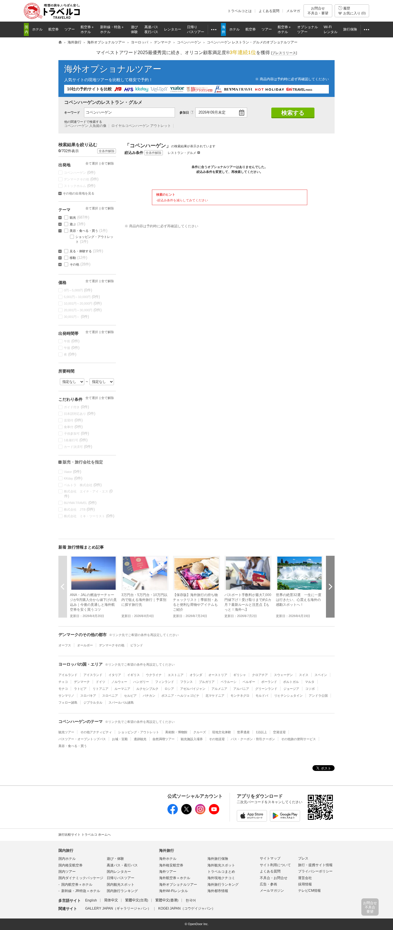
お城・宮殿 (120, 739)
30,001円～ (76, 316)
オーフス (64, 645)
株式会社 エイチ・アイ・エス (88, 493)
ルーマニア (122, 688)
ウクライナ (154, 675)
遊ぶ (77, 224)
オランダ (196, 675)
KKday (73, 478)
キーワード (72, 112)
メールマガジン (272, 891)
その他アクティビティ (96, 732)
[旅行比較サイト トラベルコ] (60, 43)
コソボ (310, 688)
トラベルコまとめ (221, 872)
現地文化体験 (221, 732)
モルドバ (261, 695)
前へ (62, 587)
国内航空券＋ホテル (76, 885)
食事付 (73, 427)
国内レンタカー (119, 872)
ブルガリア (207, 681)
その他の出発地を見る (78, 193)
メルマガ (293, 11)
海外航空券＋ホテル (174, 878)
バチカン (149, 695)
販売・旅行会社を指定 (83, 462)
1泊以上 (261, 732)
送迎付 (73, 420)
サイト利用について (275, 865)
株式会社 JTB (79, 509)
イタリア (114, 675)
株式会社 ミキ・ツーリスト (89, 516)
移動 (78, 257)
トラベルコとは (240, 11)
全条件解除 (153, 152)
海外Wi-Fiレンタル (173, 891)
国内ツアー (67, 872)
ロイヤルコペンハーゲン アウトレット (141, 126)
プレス (303, 858)
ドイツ (100, 681)
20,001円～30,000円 (83, 310)
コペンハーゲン (79, 172)
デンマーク (82, 681)
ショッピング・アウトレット (94, 239)
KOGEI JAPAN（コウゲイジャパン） (186, 908)
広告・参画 (268, 884)
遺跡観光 (140, 739)
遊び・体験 (115, 859)
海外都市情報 (217, 891)
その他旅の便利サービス (298, 739)
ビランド (136, 645)
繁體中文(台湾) (136, 900)
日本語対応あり (79, 413)
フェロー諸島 (67, 702)
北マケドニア (214, 695)
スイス (303, 675)
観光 (79, 217)
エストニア (176, 675)
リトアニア (100, 688)
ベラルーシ (228, 681)
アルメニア (219, 688)
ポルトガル (291, 681)
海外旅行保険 (217, 859)
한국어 (191, 900)
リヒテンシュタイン (288, 695)
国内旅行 (65, 850)
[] (284, 53)
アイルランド (67, 675)
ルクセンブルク (147, 688)
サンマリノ (66, 695)
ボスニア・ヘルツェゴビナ (180, 695)
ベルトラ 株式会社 (83, 485)
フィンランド (164, 681)
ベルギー (249, 681)
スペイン (320, 675)
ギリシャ (239, 675)
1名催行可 (75, 440)
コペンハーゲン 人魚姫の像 (85, 126)
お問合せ (318, 10)
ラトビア (80, 688)
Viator (72, 471)
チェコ (63, 681)
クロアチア (260, 675)
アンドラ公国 (318, 695)
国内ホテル (67, 859)
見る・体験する (86, 251)
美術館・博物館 (176, 732)
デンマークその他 (81, 179)
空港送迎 (279, 732)
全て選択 (91, 163)
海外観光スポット (221, 865)
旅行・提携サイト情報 (315, 865)
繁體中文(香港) (166, 900)
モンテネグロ (239, 695)
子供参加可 (76, 433)
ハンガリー (141, 681)
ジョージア (291, 688)
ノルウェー (119, 681)
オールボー (85, 645)
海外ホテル (167, 859)
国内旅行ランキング (122, 891)
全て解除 (107, 163)
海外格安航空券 (171, 865)
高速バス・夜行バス (122, 865)
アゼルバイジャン (192, 688)
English (91, 900)
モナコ (63, 688)
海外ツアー (167, 872)
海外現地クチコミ (221, 878)
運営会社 (305, 878)
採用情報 (305, 884)
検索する (292, 113)
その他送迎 (217, 739)
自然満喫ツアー (163, 739)
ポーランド (269, 681)
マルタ (309, 681)
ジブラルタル (92, 702)
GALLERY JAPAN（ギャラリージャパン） (118, 908)
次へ (330, 587)
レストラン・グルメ (182, 152)
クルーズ (199, 732)
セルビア (130, 695)
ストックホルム (79, 186)
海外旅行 (166, 850)
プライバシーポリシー (315, 871)
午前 (71, 341)
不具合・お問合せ (273, 878)
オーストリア (217, 675)
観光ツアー (66, 732)
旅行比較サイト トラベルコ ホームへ (84, 834)
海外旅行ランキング (223, 885)
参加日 (184, 112)
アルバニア (241, 688)
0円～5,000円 (78, 290)
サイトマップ (270, 858)
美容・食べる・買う (88, 230)
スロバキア (88, 695)
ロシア (169, 688)
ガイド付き (76, 407)
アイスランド (92, 675)
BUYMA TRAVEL (80, 503)
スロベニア (110, 695)
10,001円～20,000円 (83, 303)
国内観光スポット (120, 885)
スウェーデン (283, 675)
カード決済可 (78, 446)
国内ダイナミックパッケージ (80, 878)
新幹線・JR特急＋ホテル (80, 891)
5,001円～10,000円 (82, 297)
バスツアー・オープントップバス (82, 739)
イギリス (133, 675)
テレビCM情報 (309, 891)
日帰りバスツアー (120, 878)
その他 (80, 264)
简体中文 (111, 900)
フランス (186, 681)
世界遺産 (243, 732)
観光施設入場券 (192, 739)
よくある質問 (269, 11)
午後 (71, 347)
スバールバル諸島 (121, 702)
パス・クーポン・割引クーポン (253, 739)
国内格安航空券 (70, 865)
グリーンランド (266, 688)
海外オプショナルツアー (112, 69)
